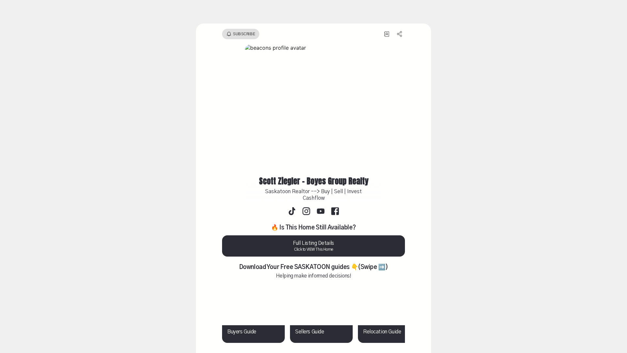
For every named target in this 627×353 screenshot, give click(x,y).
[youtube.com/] (321, 212)
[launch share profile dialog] (399, 34)
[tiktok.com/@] (292, 212)
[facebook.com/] (335, 212)
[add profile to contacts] (386, 34)
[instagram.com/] (306, 212)
